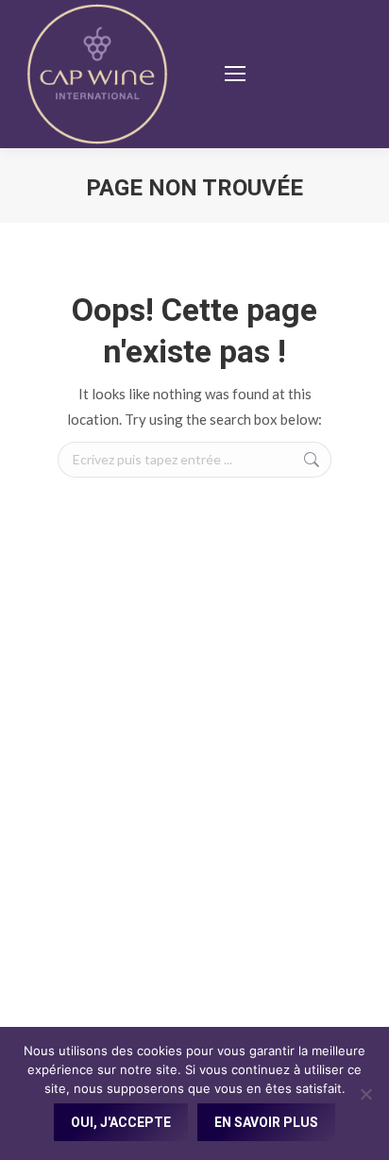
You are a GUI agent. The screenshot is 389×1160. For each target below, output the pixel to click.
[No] (365, 1093)
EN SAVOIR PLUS (266, 1122)
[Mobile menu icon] (235, 73)
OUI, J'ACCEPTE (121, 1122)
